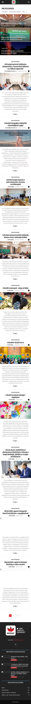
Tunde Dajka (11, 186)
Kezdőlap (4, 6)
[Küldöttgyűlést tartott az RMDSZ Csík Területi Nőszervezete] (15, 24)
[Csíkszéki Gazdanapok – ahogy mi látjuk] (15, 301)
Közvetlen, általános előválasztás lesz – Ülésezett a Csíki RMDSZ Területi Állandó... (20, 673)
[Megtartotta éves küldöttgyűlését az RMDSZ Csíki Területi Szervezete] (15, 38)
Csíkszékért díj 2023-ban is (15, 342)
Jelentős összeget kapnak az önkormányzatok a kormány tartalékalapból (15, 182)
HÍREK (23, 11)
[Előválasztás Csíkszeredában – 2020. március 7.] (6, 658)
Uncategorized (5, 34)
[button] (2, 2)
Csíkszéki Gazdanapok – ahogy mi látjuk (15, 288)
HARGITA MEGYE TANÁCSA (14, 11)
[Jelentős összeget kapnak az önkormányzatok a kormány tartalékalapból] (15, 197)
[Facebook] (15, 644)
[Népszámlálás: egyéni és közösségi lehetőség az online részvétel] (15, 577)
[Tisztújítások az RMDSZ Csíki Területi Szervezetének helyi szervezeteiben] (6, 666)
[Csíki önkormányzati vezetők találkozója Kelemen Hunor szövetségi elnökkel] (15, 250)
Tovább (15, 114)
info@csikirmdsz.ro (18, 640)
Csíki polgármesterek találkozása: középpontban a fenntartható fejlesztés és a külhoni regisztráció (15, 66)
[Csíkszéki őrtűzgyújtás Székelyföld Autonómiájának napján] (15, 51)
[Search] (29, 2)
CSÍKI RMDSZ (5, 11)
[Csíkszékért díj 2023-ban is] (15, 355)
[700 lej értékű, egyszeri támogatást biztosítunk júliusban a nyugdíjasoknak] (15, 526)
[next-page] (20, 615)
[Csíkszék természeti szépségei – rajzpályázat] (15, 410)
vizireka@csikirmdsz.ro (10, 71)
